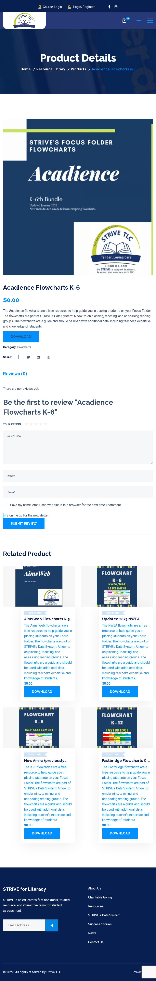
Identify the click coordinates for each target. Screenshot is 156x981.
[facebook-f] (109, 7)
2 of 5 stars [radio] (28, 422)
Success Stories (100, 924)
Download (21, 337)
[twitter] (28, 357)
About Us (94, 888)
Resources (96, 906)
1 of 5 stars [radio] (25, 422)
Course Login (52, 7)
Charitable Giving (100, 897)
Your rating (12, 424)
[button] (143, 128)
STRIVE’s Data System (104, 915)
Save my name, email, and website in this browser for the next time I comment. (65, 505)
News (92, 933)
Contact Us (96, 942)
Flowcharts (24, 347)
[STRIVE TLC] (24, 20)
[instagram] (116, 7)
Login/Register (84, 7)
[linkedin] (39, 357)
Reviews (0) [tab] (15, 373)
